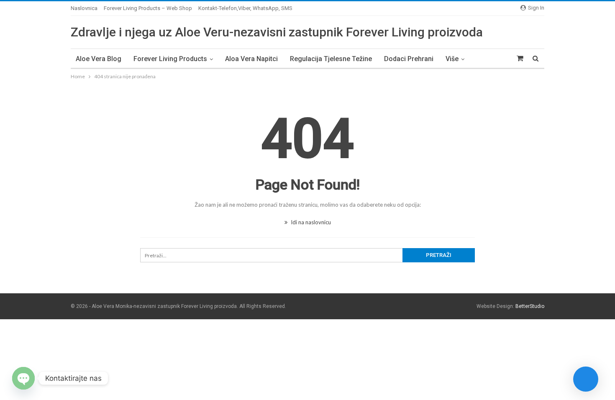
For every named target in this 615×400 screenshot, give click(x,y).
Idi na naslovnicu (310, 222)
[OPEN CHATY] (23, 378)
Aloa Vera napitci (251, 59)
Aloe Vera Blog (98, 59)
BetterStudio (529, 306)
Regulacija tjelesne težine (331, 59)
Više (452, 59)
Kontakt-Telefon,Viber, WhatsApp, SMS (245, 8)
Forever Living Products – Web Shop (148, 8)
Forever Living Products (170, 59)
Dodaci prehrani (408, 59)
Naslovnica (84, 8)
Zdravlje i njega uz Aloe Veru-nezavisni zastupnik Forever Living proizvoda (277, 32)
